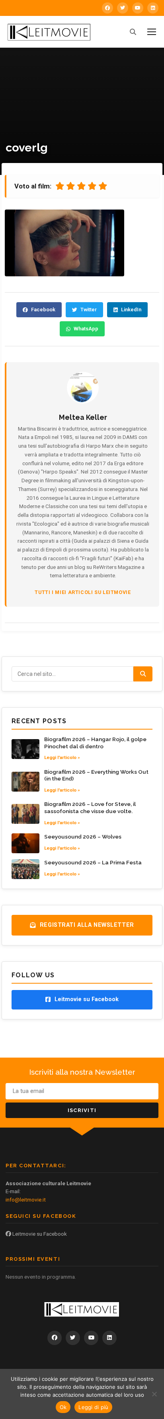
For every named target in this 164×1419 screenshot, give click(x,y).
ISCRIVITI (82, 1110)
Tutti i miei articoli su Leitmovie (83, 592)
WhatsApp (86, 329)
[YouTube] (137, 8)
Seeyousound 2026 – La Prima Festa (93, 862)
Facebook (43, 310)
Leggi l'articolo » (62, 757)
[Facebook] (107, 8)
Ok (63, 1407)
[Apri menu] (151, 31)
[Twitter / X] (122, 8)
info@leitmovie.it (26, 1199)
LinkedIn (131, 310)
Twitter (88, 310)
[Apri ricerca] (133, 31)
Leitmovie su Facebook (39, 1234)
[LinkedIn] (152, 8)
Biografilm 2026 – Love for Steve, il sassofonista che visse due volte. (90, 807)
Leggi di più (93, 1407)
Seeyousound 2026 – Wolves (82, 836)
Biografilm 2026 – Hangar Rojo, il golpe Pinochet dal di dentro (95, 742)
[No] (154, 1394)
